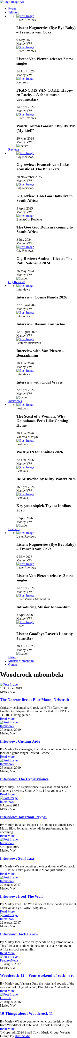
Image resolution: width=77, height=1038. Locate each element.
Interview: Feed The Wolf (21, 896)
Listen (12, 657)
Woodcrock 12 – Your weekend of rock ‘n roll (38, 975)
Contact (13, 664)
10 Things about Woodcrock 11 (26, 1013)
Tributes (13, 12)
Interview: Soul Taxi (17, 858)
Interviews (15, 401)
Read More (7, 718)
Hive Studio (22, 1036)
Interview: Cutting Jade (20, 741)
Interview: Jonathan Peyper (23, 817)
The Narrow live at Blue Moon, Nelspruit (34, 700)
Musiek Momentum (21, 661)
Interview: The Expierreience (24, 779)
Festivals (14, 529)
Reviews (14, 149)
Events (12, 8)
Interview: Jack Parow (19, 934)
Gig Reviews (16, 282)
